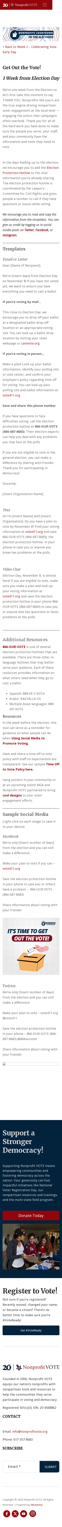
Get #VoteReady (31, 1330)
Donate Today (31, 1215)
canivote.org (30, 343)
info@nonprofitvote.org (30, 1431)
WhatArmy (37, 1504)
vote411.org (11, 395)
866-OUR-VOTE (14, 647)
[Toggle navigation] (45, 4)
